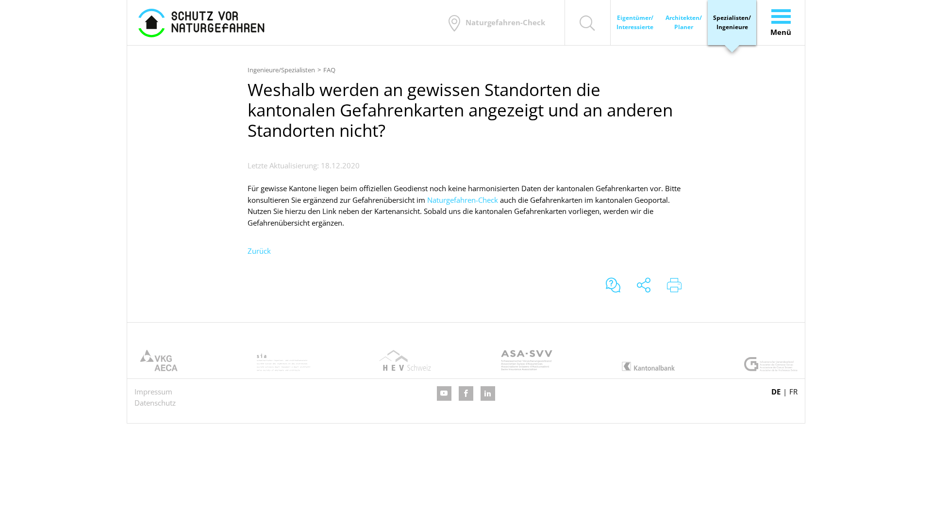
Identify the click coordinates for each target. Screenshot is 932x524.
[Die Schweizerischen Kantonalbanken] (648, 366)
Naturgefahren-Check (462, 200)
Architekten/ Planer (684, 22)
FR (793, 391)
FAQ (329, 70)
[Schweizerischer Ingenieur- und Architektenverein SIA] (283, 362)
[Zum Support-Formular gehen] (613, 286)
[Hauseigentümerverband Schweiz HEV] (405, 360)
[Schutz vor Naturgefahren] (201, 22)
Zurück (259, 251)
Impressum (153, 391)
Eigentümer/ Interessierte (634, 22)
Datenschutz (155, 403)
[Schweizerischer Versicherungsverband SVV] (526, 360)
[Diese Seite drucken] (674, 286)
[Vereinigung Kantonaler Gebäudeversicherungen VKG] (161, 360)
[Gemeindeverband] (771, 364)
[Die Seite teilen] (643, 286)
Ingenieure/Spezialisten (281, 70)
